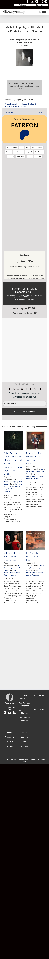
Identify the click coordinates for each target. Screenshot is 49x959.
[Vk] (35, 389)
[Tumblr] (31, 389)
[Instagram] (9, 708)
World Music (37, 147)
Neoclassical (22, 104)
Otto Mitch (22, 106)
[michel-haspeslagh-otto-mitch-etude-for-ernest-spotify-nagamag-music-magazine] (24, 49)
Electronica (18, 152)
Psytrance (39, 152)
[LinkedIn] (22, 389)
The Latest (32, 104)
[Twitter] (14, 708)
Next (41, 112)
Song (10, 482)
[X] (14, 389)
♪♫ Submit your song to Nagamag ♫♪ (31, 5)
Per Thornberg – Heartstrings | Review (34, 556)
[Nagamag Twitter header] (33, 1)
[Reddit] (18, 389)
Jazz (27, 147)
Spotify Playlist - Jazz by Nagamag (13, 574)
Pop (21, 147)
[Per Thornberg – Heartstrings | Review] (35, 540)
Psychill (29, 152)
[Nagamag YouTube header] (37, 1)
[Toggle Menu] (43, 12)
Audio (15, 104)
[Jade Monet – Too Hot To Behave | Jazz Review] (13, 540)
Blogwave (20, 156)
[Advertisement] (24, 19)
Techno (11, 156)
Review (11, 486)
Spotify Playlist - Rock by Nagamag (12, 488)
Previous (9, 112)
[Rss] (14, 712)
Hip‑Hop (38, 156)
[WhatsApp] (27, 389)
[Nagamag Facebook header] (28, 1)
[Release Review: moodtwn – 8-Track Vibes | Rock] (35, 440)
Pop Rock (40, 474)
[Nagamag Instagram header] (42, 1)
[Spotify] (5, 712)
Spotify (15, 482)
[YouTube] (9, 712)
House (8, 152)
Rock (30, 156)
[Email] (39, 389)
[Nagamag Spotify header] (46, 1)
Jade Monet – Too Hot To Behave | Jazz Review (12, 556)
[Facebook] (9, 389)
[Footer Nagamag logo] (9, 694)
